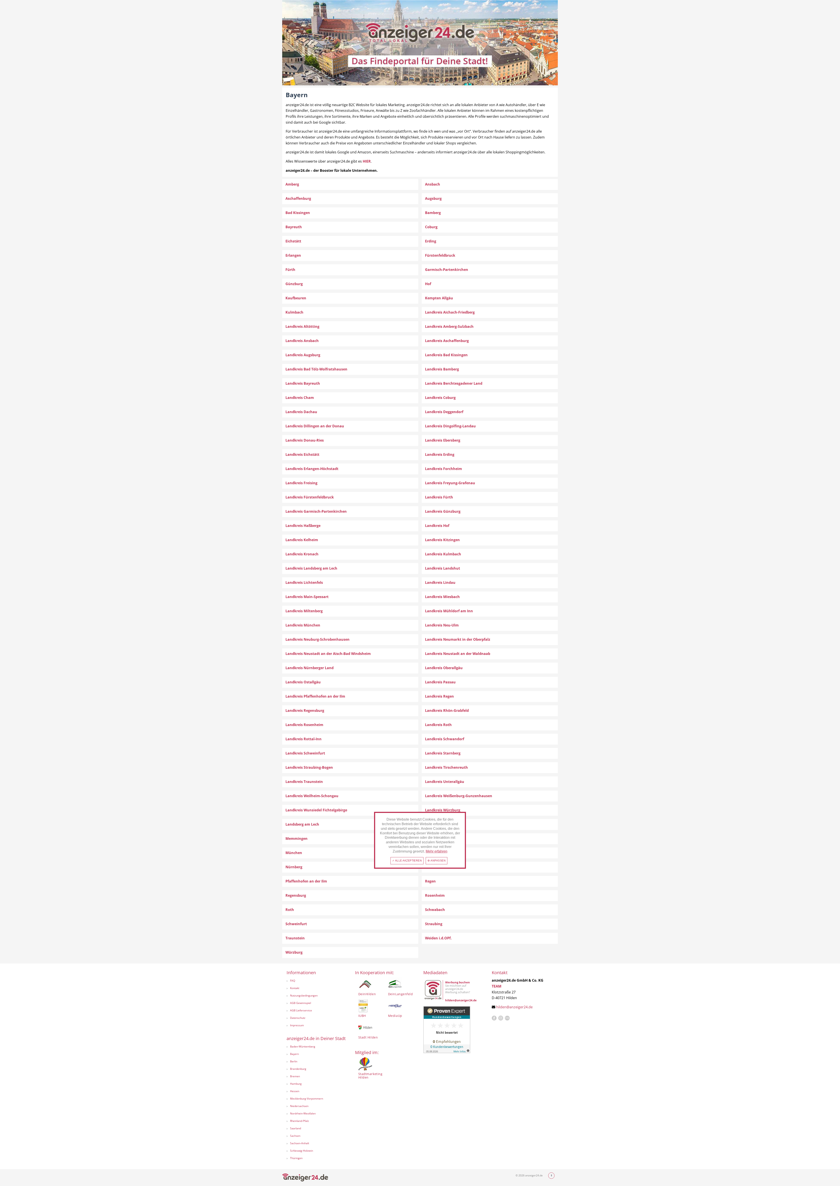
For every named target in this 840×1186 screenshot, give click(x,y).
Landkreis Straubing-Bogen (309, 767)
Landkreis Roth (438, 724)
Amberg (292, 184)
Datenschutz (297, 1018)
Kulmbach (294, 312)
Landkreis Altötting (302, 326)
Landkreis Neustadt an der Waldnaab (457, 653)
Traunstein (295, 938)
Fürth (290, 269)
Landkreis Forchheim (443, 468)
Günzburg (294, 283)
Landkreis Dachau (301, 411)
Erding (430, 241)
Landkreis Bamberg (442, 369)
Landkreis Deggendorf (444, 411)
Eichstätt (293, 241)
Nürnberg (293, 867)
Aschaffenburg (298, 198)
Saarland (295, 1128)
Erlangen (293, 255)
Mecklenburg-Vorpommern (306, 1098)
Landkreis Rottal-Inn (303, 739)
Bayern (294, 1054)
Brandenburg (298, 1069)
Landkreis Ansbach (302, 340)
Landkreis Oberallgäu (444, 667)
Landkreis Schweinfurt (305, 753)
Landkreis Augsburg (302, 355)
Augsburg (433, 198)
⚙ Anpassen (436, 860)
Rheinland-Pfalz (299, 1121)
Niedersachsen (299, 1106)
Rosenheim (435, 895)
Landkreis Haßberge (302, 525)
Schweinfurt (296, 923)
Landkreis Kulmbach (443, 554)
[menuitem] (316, 981)
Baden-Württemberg (302, 1046)
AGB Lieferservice (301, 1010)
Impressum (297, 1025)
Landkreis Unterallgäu (444, 781)
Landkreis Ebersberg (442, 440)
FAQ (292, 980)
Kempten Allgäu (439, 298)
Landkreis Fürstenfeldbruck (309, 497)
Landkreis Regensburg (304, 710)
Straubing (433, 923)
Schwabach (435, 909)
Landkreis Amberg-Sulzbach (449, 326)
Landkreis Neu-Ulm (442, 625)
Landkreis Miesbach (442, 596)
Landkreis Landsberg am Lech (311, 568)
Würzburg (294, 952)
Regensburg (295, 895)
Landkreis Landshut (442, 568)
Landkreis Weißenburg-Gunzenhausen (458, 795)
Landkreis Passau (440, 682)
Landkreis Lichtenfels (304, 582)
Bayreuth (293, 227)
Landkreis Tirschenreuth (446, 767)
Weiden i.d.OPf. (438, 938)
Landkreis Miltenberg (304, 611)
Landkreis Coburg (440, 397)
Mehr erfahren (436, 851)
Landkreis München (302, 625)
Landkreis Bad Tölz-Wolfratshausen (316, 369)
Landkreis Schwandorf (444, 739)
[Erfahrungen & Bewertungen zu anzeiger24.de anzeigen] (446, 1029)
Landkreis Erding (439, 454)
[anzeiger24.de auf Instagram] (500, 1018)
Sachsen (295, 1136)
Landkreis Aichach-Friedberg (450, 312)
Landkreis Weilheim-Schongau (311, 795)
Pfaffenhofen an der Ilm (306, 881)
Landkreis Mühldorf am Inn (449, 611)
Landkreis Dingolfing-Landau (450, 426)
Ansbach (432, 184)
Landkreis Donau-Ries (304, 440)
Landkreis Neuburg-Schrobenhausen (317, 639)
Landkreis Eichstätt (302, 454)
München (293, 852)
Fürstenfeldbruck (440, 255)
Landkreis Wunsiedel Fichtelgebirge (316, 810)
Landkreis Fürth (439, 497)
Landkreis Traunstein (304, 781)
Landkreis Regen (439, 696)
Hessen (294, 1091)
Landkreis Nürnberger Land (309, 667)
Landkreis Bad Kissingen (446, 355)
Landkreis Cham (299, 397)
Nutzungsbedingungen (304, 995)
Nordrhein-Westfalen (303, 1113)
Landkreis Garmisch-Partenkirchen (316, 511)
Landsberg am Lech (302, 824)
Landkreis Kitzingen (442, 539)
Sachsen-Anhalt (299, 1143)
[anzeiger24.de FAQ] (507, 1018)
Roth (289, 909)
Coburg (431, 227)
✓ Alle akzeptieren (407, 860)
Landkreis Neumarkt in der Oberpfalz (457, 639)
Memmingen (296, 838)
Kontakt (294, 988)
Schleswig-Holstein (301, 1151)
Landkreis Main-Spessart (307, 596)
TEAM (496, 986)
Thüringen (296, 1158)
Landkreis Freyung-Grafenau (450, 483)
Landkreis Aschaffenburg (447, 340)
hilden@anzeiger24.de (514, 1007)
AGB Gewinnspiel (300, 1003)
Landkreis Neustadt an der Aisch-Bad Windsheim (328, 653)
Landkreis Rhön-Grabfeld (447, 710)
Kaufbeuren (295, 298)
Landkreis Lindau (440, 582)
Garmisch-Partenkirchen (446, 269)
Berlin (293, 1061)
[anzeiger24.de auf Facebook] (494, 1018)
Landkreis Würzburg (442, 810)
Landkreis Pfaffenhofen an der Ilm (315, 696)
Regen (430, 881)
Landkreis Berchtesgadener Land (453, 383)
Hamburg (296, 1084)
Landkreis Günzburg (442, 511)
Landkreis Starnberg (442, 753)
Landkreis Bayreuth (302, 383)
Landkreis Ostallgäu (303, 682)
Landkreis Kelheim (301, 539)
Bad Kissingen (297, 212)
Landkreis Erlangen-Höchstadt (311, 468)
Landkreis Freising (301, 483)
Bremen (295, 1076)
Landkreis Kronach (301, 554)
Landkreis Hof (437, 525)
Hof (428, 283)
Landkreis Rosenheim (304, 724)
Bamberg (433, 212)
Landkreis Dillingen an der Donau (314, 426)
